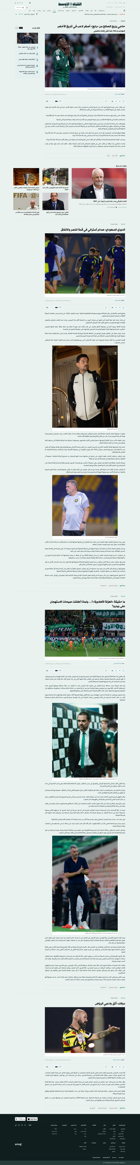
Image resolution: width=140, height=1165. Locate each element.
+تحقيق (113, 1151)
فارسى (109, 2)
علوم (75, 1131)
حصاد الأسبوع (112, 1146)
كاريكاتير (104, 1131)
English (120, 2)
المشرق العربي (120, 1136)
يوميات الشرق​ (61, 10)
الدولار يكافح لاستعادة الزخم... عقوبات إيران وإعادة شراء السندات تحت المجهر (98, 14)
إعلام (85, 1136)
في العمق (49, 10)
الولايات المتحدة (112, 1129)
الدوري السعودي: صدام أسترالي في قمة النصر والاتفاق (26, 66)
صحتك (75, 1129)
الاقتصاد (86, 10)
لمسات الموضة (54, 1134)
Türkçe (115, 2)
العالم (95, 10)
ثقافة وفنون (80, 10)
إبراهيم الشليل (116, 1060)
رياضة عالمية (123, 1151)
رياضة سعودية (113, 21)
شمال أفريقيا (120, 1134)
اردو (112, 2)
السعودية (103, 586)
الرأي (91, 10)
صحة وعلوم (74, 10)
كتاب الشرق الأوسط (102, 1134)
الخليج (122, 1131)
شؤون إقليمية (122, 1138)
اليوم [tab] (21, 27)
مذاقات (55, 1129)
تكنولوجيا (68, 10)
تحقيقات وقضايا (112, 1149)
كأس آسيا (115, 156)
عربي (124, 2)
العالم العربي (123, 1129)
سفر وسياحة (54, 1131)
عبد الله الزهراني (117, 663)
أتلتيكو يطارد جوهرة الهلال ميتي (27, 59)
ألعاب (34, 10)
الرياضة (54, 10)
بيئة (75, 1134)
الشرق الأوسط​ (101, 10)
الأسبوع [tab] (17, 27)
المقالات (104, 1129)
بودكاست (39, 10)
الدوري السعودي (113, 586)
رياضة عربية (122, 1149)
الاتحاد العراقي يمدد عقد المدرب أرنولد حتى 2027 (110, 201)
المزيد (30, 10)
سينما (85, 1134)
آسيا (114, 1134)
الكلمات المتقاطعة (82, 1146)
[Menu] (124, 10)
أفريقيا (114, 1136)
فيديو (44, 10)
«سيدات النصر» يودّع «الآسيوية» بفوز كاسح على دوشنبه (27, 72)
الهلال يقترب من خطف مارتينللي (27, 53)
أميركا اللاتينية (112, 1138)
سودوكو (84, 1149)
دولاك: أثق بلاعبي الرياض (110, 1004)
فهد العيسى (117, 94)
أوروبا (114, 1131)
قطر (108, 156)
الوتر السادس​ (83, 1131)
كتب (85, 1129)
